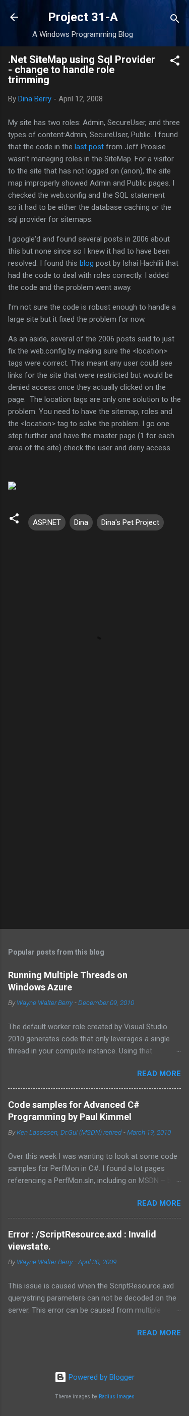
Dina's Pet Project (130, 522)
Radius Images (117, 1396)
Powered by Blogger (101, 1377)
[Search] (175, 20)
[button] (175, 62)
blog (87, 263)
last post (89, 146)
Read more (159, 1073)
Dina (81, 522)
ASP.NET (47, 522)
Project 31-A (83, 17)
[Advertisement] (94, 842)
